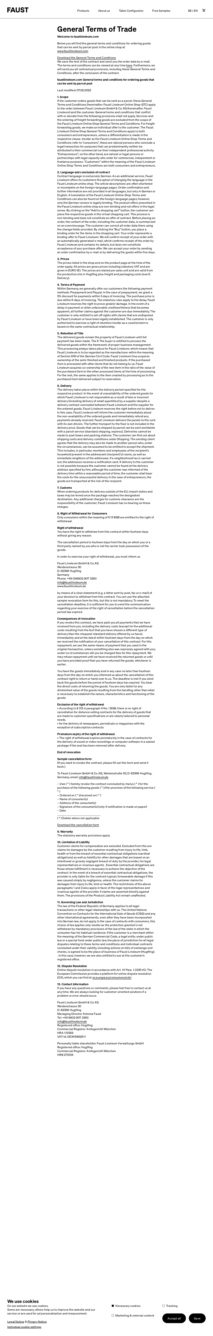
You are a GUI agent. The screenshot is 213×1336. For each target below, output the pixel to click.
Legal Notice (15, 1321)
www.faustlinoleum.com (72, 51)
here (129, 65)
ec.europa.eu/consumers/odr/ (111, 977)
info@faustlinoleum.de (72, 582)
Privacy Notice (37, 1321)
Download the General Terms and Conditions (86, 57)
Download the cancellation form (78, 825)
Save (197, 1318)
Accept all (174, 1318)
